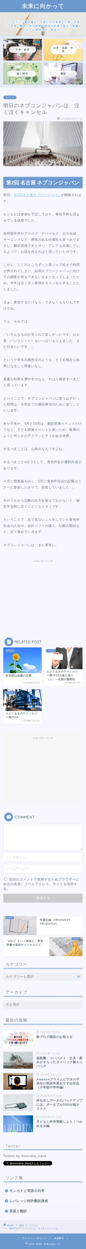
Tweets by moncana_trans (25, 1156)
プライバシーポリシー (34, 1238)
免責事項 (59, 1238)
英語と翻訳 (18, 1211)
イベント (10, 97)
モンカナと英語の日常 (27, 1190)
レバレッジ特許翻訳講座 (28, 1201)
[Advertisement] (43, 592)
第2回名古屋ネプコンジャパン (37, 195)
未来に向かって (43, 5)
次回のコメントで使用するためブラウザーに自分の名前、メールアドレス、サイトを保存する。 (41, 883)
